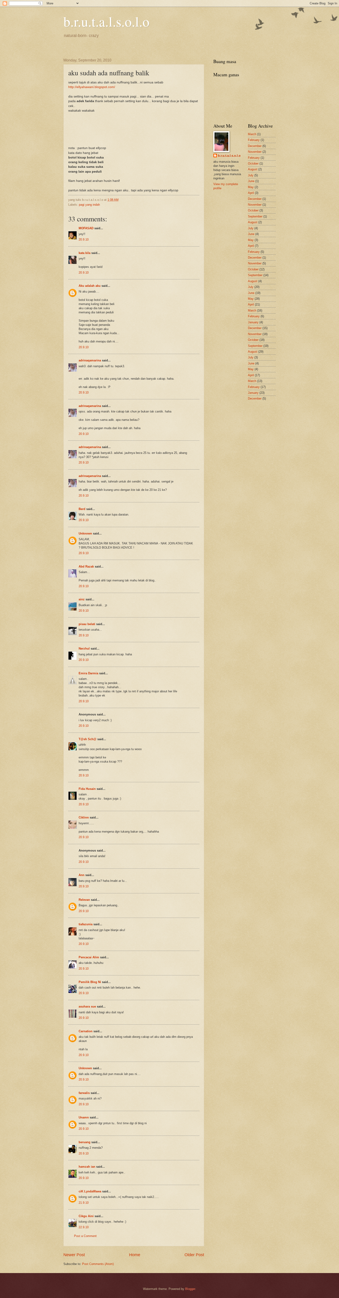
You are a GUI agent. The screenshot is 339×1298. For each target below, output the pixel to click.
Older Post (194, 1254)
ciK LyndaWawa (90, 1191)
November (255, 151)
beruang (84, 1142)
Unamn (84, 1117)
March (252, 134)
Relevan (84, 899)
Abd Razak (86, 566)
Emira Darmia (88, 673)
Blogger (190, 1289)
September (255, 216)
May (251, 187)
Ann (81, 875)
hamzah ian (87, 1166)
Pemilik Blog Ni (90, 982)
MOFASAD (86, 228)
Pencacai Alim (89, 957)
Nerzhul (84, 648)
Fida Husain (87, 789)
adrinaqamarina (90, 360)
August (252, 169)
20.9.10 (84, 239)
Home (134, 1254)
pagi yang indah (89, 204)
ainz (82, 599)
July (250, 175)
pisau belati (87, 624)
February (254, 140)
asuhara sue (87, 1006)
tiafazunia (85, 924)
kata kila (84, 253)
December (255, 146)
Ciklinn (84, 817)
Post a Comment (85, 1236)
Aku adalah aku (90, 285)
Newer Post (74, 1254)
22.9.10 (84, 1227)
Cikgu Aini (86, 1216)
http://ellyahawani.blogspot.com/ (91, 87)
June (251, 181)
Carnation (85, 1031)
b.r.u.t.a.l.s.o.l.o (106, 21)
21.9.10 (84, 1202)
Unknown (85, 533)
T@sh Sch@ (87, 739)
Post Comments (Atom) (98, 1264)
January (253, 322)
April (251, 193)
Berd (82, 509)
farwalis (84, 1093)
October (253, 163)
